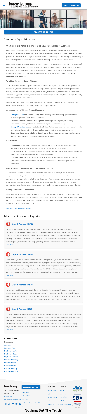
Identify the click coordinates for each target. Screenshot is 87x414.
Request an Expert (71, 5)
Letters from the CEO (52, 399)
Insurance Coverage (11, 369)
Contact (62, 401)
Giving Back (25, 399)
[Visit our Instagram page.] (9, 404)
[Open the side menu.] (4, 5)
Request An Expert (31, 387)
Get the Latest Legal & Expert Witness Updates (33, 404)
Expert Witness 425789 (22, 224)
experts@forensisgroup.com (13, 400)
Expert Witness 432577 (22, 284)
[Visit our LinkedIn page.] (20, 404)
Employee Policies (10, 354)
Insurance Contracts (11, 372)
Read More (9, 245)
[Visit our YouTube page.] (13, 404)
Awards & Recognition (63, 395)
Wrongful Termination (19, 127)
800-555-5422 (8, 396)
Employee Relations (11, 357)
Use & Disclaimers (65, 404)
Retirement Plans (10, 363)
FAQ (49, 394)
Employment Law (17, 115)
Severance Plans (9, 348)
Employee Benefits (10, 351)
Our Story (62, 390)
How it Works (25, 396)
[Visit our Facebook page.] (5, 404)
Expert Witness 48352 (22, 309)
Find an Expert (26, 392)
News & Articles (52, 390)
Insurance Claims (10, 366)
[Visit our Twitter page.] (16, 404)
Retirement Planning (11, 360)
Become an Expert (53, 404)
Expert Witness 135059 (22, 254)
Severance (7, 345)
